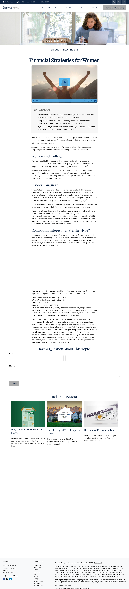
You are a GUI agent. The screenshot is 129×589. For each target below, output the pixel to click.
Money (36, 576)
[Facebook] (124, 2)
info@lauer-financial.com (10, 576)
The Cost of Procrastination (99, 430)
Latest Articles (38, 581)
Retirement (37, 565)
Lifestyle (36, 579)
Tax (35, 574)
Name (11, 353)
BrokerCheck (98, 563)
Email (67, 353)
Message (12, 366)
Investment (37, 567)
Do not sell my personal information (115, 582)
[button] (41, 8)
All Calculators (38, 585)
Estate (36, 570)
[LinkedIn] (119, 2)
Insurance (37, 572)
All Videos (37, 583)
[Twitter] (114, 2)
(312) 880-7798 (45, 2)
